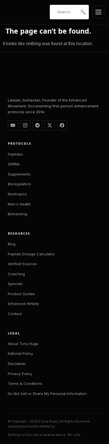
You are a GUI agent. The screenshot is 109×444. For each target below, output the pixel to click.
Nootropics (17, 194)
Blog (11, 244)
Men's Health (19, 204)
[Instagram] (25, 125)
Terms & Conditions (25, 383)
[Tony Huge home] (25, 12)
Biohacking (17, 214)
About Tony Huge (23, 343)
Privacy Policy (20, 373)
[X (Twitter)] (50, 125)
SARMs (14, 164)
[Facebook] (62, 125)
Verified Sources (22, 264)
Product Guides (21, 294)
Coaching (16, 274)
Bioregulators (19, 184)
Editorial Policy (20, 353)
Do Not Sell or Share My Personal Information (47, 393)
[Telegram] (37, 125)
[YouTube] (13, 125)
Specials (15, 283)
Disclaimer (17, 363)
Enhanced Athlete (23, 303)
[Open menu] (98, 12)
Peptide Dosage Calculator (31, 254)
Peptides (15, 154)
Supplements (19, 174)
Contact (15, 313)
